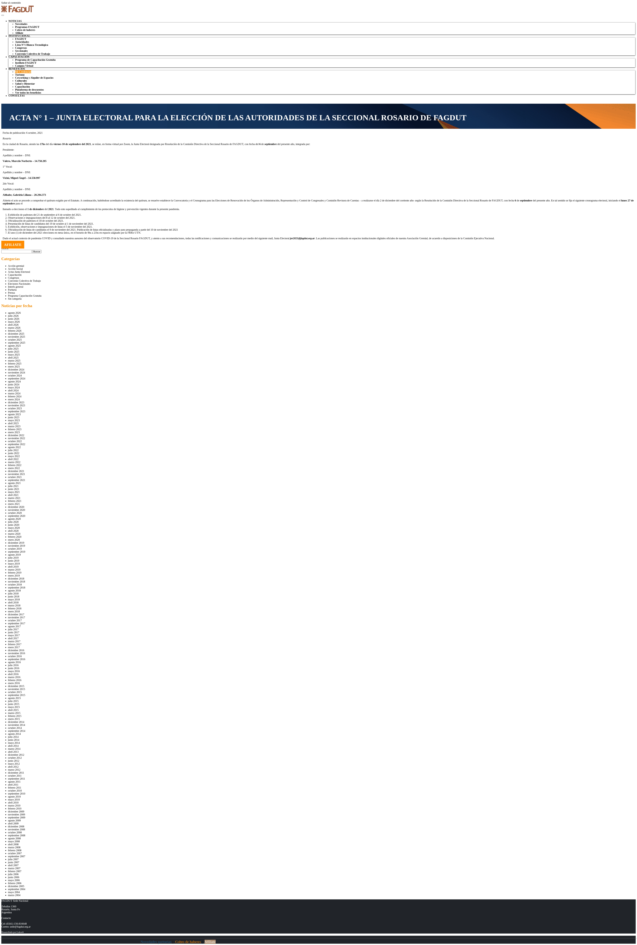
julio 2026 (13, 315)
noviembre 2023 (16, 405)
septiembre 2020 (16, 515)
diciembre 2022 (16, 435)
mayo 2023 (14, 420)
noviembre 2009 (16, 814)
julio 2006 (13, 874)
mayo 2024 (14, 387)
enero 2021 (14, 504)
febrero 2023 (14, 429)
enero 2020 (14, 539)
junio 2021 (13, 489)
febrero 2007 (14, 871)
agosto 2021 (14, 483)
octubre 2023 (15, 408)
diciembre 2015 (16, 686)
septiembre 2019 (16, 551)
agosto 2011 (14, 781)
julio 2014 (13, 736)
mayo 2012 (14, 763)
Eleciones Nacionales (19, 283)
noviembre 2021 (16, 474)
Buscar (36, 251)
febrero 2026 (14, 330)
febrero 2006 (14, 883)
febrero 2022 (14, 465)
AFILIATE (13, 245)
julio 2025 (13, 348)
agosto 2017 (14, 626)
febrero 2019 (14, 572)
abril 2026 (13, 324)
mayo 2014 (14, 742)
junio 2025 (13, 351)
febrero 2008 (14, 850)
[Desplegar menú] (2, 15)
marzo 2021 (14, 498)
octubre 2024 (15, 375)
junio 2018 (13, 596)
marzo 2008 (14, 847)
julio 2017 (13, 629)
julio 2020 (13, 521)
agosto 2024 (14, 381)
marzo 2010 (14, 805)
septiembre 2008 (16, 835)
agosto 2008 (14, 838)
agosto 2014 (14, 733)
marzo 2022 (14, 462)
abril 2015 (13, 710)
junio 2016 (13, 668)
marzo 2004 (14, 895)
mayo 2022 (14, 456)
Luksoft (20, 932)
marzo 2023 (14, 426)
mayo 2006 (14, 880)
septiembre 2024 (16, 378)
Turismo (20, 74)
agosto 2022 (14, 447)
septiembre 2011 (16, 778)
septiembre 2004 (16, 889)
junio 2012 (13, 760)
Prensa (11, 292)
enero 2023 (14, 432)
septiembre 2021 (16, 480)
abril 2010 (13, 802)
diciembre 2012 (16, 754)
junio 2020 (13, 524)
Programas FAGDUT (27, 27)
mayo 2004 (14, 892)
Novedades (21, 24)
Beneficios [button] (16, 68)
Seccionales (21, 50)
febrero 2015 (14, 716)
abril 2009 (13, 823)
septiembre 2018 (16, 587)
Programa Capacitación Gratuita (24, 295)
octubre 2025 (15, 339)
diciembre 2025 (16, 333)
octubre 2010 (15, 790)
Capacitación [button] (19, 56)
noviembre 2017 (16, 617)
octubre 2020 (15, 512)
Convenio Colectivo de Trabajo (32, 53)
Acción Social (15, 268)
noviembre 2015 (16, 689)
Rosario (7, 138)
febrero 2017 (14, 644)
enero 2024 (14, 399)
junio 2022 (13, 453)
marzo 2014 (14, 748)
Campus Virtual (24, 65)
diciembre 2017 (16, 614)
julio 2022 (13, 450)
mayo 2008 (14, 841)
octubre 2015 (15, 692)
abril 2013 (13, 751)
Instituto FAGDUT (25, 62)
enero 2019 (14, 575)
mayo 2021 (14, 492)
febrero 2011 (14, 787)
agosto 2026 (14, 312)
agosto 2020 (14, 518)
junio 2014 (13, 739)
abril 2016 (13, 674)
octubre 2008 (15, 832)
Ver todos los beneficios (28, 92)
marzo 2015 (14, 713)
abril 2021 (13, 495)
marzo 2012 (14, 769)
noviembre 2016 (16, 653)
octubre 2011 (15, 775)
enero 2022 (14, 468)
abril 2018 (13, 602)
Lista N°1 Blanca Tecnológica (31, 44)
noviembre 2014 (16, 725)
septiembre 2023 (16, 411)
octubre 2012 (15, 757)
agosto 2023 (14, 414)
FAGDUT (20, 38)
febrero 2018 (14, 608)
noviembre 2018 (16, 581)
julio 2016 (13, 665)
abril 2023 (13, 423)
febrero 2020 (14, 536)
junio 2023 (13, 417)
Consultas (16, 95)
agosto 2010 (14, 796)
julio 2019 (13, 557)
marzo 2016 (14, 677)
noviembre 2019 (16, 545)
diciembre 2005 (16, 886)
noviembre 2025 (16, 336)
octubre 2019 (15, 548)
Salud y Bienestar (25, 83)
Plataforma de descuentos (29, 89)
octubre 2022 (15, 441)
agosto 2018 (14, 590)
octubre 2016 (15, 656)
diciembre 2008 (16, 826)
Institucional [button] (19, 36)
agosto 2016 (14, 662)
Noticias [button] (15, 21)
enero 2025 (14, 366)
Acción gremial (16, 265)
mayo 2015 (14, 707)
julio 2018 (13, 593)
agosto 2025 (14, 345)
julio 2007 (13, 859)
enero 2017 (14, 647)
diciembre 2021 (16, 471)
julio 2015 (13, 701)
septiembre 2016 (16, 659)
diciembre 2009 (16, 811)
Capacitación (22, 86)
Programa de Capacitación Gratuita (35, 59)
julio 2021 (13, 486)
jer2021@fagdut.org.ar (302, 238)
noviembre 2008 (16, 829)
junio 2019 (13, 560)
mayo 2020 (14, 527)
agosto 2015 (14, 698)
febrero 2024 (14, 396)
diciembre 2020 (16, 507)
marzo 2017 (14, 641)
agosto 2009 (14, 820)
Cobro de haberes (25, 30)
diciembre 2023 (16, 402)
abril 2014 (13, 745)
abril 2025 (13, 357)
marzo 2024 (14, 393)
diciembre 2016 (16, 650)
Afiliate (19, 33)
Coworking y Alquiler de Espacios (34, 77)
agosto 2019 (14, 554)
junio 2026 (13, 318)
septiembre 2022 (16, 444)
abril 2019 (13, 566)
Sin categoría (15, 298)
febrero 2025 (14, 363)
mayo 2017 (14, 635)
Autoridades (22, 41)
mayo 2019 (14, 563)
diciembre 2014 (16, 722)
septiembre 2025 (16, 342)
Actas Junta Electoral (19, 271)
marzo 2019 (14, 569)
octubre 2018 (15, 584)
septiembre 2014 (16, 730)
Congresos (21, 47)
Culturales (21, 80)
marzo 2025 (14, 360)
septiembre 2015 (16, 695)
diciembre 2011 (16, 772)
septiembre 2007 (16, 856)
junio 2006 (13, 877)
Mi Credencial (23, 71)
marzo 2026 (14, 327)
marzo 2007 (14, 868)
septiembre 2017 (16, 623)
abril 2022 (13, 459)
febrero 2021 (14, 501)
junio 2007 (13, 862)
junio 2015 (13, 704)
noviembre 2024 (16, 372)
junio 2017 (13, 632)
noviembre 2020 (16, 510)
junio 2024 (13, 384)
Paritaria (12, 289)
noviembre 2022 (16, 438)
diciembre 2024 (16, 369)
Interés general (15, 286)
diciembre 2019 (16, 542)
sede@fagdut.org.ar (20, 926)
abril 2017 (13, 638)
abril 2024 (13, 390)
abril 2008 (13, 844)
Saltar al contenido (11, 2)
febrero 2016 (14, 680)
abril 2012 (13, 766)
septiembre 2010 (16, 793)
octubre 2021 (15, 477)
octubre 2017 (15, 620)
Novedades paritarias (156, 942)
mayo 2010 (14, 799)
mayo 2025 (14, 354)
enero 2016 (14, 683)
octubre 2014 (15, 728)
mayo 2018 (14, 599)
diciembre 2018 (16, 578)
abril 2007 (13, 865)
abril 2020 (13, 530)
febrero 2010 (14, 808)
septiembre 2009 (16, 817)
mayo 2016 (14, 671)
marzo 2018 (14, 605)
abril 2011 (13, 784)
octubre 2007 (15, 853)
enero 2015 (14, 719)
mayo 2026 (14, 321)
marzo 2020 (14, 533)
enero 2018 (14, 611)
